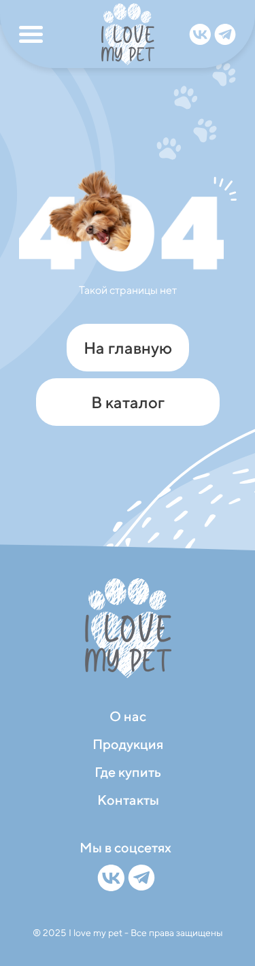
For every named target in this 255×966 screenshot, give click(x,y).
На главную (128, 347)
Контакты (128, 799)
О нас (127, 716)
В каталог (128, 402)
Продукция (127, 744)
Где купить (128, 772)
